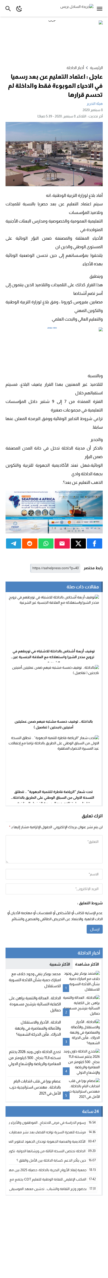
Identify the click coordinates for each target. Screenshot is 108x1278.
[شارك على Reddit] (29, 543)
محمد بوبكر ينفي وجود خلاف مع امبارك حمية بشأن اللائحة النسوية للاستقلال (35, 980)
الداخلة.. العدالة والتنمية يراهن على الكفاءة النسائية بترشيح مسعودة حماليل (35, 1004)
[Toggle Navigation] (101, 8)
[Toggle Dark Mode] (19, 8)
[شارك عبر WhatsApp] (46, 543)
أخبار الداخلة (75, 68)
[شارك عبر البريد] (62, 543)
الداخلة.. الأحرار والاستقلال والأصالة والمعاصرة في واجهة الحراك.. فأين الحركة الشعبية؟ (38, 1028)
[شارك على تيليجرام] (13, 543)
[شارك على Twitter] (78, 543)
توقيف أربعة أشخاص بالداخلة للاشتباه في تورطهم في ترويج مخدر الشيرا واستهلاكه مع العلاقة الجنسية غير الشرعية (54, 657)
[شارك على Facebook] (94, 543)
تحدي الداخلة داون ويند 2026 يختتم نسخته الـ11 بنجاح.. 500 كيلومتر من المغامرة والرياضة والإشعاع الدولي (34, 1057)
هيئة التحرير (95, 104)
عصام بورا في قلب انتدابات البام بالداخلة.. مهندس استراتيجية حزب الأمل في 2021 (35, 1087)
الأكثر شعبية (59, 964)
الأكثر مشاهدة (87, 964)
